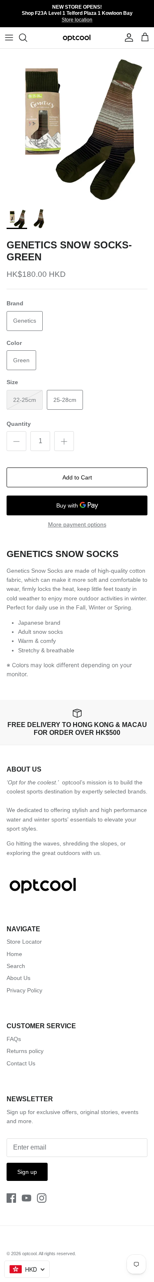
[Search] (27, 37)
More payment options (77, 524)
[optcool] (77, 37)
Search (16, 966)
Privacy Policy (24, 990)
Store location (77, 20)
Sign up (27, 1172)
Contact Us (21, 1063)
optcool (29, 1253)
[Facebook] (11, 1198)
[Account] (127, 37)
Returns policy (25, 1051)
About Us (18, 978)
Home (14, 954)
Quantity (19, 423)
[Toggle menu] (9, 37)
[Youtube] (26, 1198)
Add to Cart (77, 477)
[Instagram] (41, 1198)
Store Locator (24, 941)
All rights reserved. (57, 1253)
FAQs (14, 1039)
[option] (77, 126)
